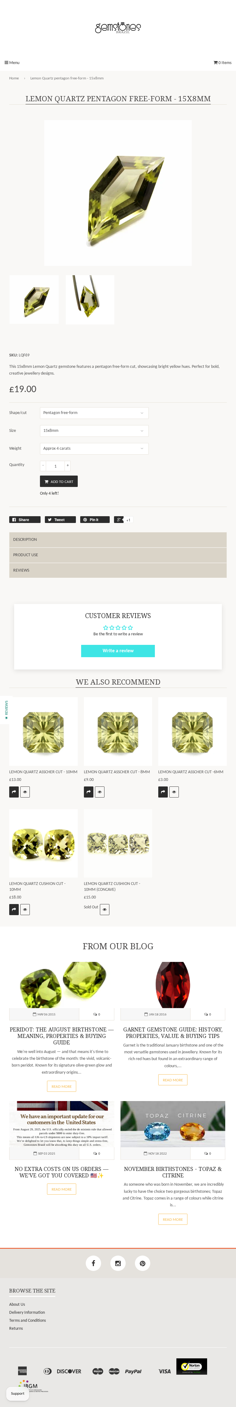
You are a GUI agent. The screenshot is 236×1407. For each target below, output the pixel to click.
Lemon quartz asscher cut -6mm (190, 772)
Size (12, 430)
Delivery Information (27, 1312)
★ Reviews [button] (7, 709)
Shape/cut (18, 413)
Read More (62, 1087)
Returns (16, 1328)
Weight (15, 448)
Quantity (16, 465)
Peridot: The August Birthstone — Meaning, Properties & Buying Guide (62, 1036)
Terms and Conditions (27, 1320)
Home (14, 78)
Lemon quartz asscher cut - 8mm (117, 772)
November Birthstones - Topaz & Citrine (173, 1172)
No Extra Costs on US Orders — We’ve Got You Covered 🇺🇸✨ (61, 1172)
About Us (17, 1304)
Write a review (118, 651)
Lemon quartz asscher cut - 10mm (43, 772)
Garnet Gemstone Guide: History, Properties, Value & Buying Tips (172, 1033)
